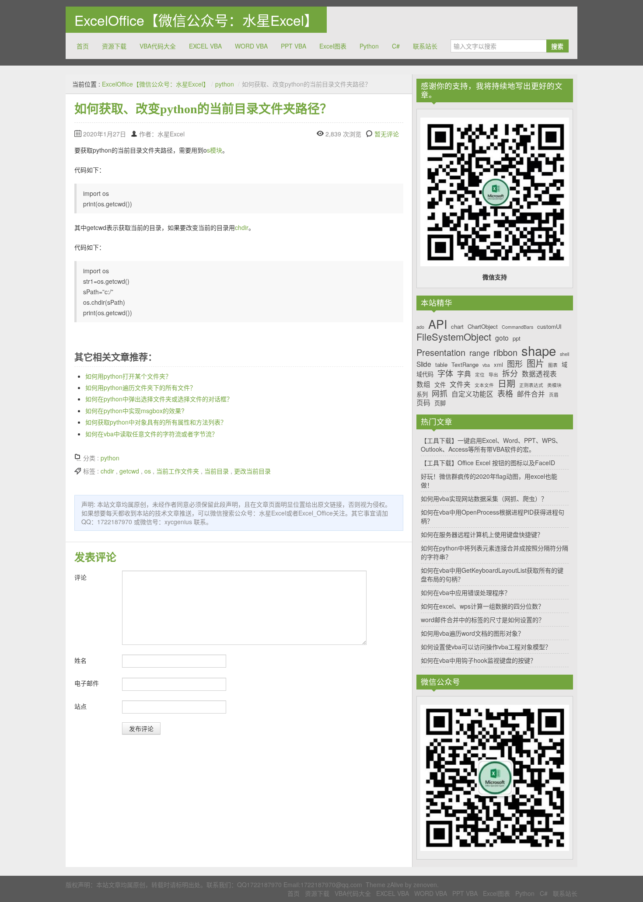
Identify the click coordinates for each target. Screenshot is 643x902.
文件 (440, 384)
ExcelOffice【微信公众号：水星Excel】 (196, 20)
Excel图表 (332, 46)
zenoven (425, 884)
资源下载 (114, 46)
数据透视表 (539, 373)
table (441, 364)
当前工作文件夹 (177, 471)
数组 (423, 384)
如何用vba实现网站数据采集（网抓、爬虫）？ (484, 498)
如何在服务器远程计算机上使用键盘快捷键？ (482, 534)
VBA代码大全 (158, 46)
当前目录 (216, 471)
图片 (535, 363)
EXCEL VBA (205, 46)
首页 (83, 46)
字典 (464, 373)
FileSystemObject (453, 336)
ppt (517, 338)
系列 (422, 394)
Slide (423, 364)
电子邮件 (86, 683)
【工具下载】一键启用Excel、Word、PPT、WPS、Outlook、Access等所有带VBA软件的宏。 (491, 444)
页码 (423, 402)
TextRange (465, 364)
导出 (493, 375)
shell (564, 354)
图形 (515, 364)
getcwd (129, 471)
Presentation (440, 352)
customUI (549, 326)
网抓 (439, 393)
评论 (80, 577)
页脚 (440, 403)
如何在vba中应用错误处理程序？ (465, 592)
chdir (241, 227)
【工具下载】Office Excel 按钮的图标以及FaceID (488, 462)
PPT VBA (293, 46)
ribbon (505, 352)
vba (486, 365)
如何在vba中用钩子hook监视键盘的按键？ (478, 660)
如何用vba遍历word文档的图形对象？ (472, 633)
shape (538, 350)
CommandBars (517, 327)
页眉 (554, 395)
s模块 (214, 150)
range (479, 353)
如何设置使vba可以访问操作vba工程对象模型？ (486, 646)
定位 (480, 375)
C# (396, 46)
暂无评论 (386, 133)
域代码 (424, 374)
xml (498, 364)
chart (457, 326)
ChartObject (483, 326)
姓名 (80, 660)
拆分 (510, 373)
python (224, 84)
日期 (506, 383)
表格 (505, 393)
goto (502, 338)
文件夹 (460, 384)
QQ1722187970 (259, 884)
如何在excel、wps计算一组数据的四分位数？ (482, 606)
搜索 (557, 46)
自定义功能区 (472, 394)
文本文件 (484, 385)
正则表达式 (531, 385)
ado (420, 327)
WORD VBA (251, 46)
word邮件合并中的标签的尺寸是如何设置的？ (483, 619)
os (147, 471)
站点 (80, 706)
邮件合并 (531, 394)
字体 (445, 373)
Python (369, 46)
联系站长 (425, 46)
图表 (553, 365)
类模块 (554, 385)
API (437, 324)
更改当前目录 (252, 471)
